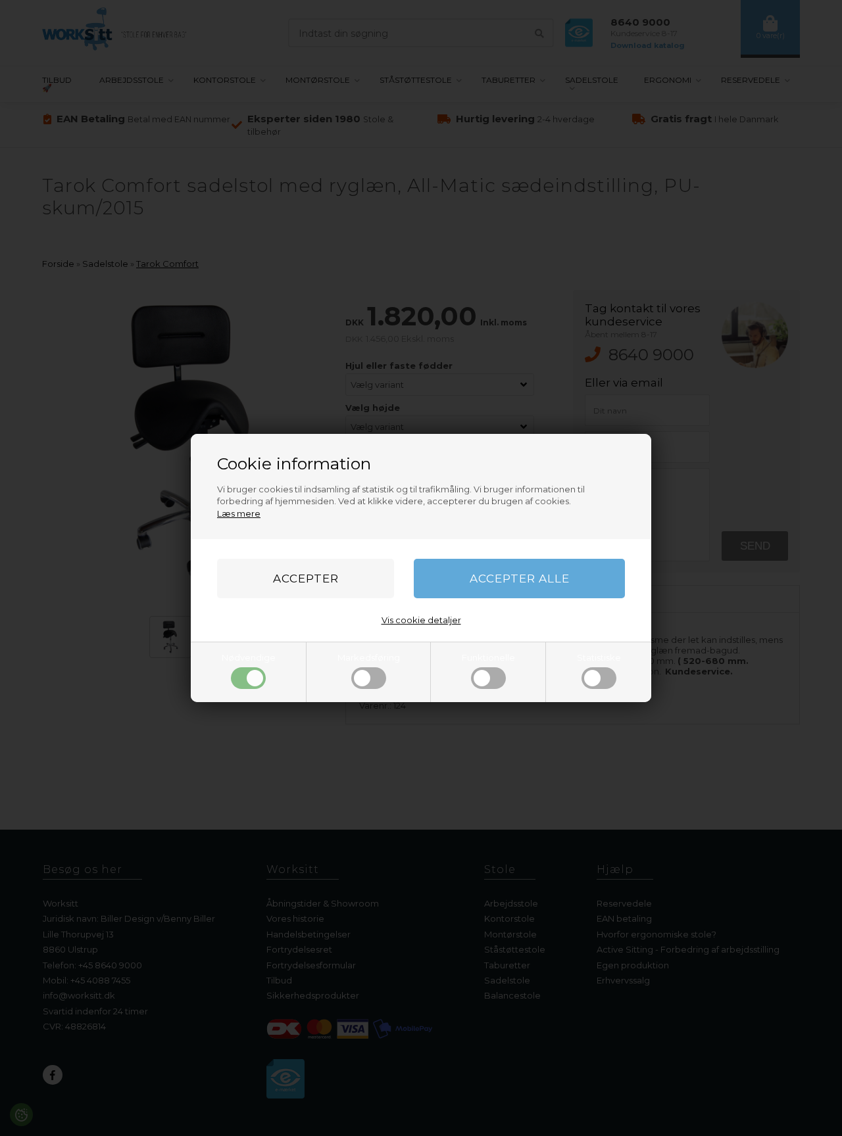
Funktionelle (488, 657)
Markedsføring (368, 657)
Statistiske (599, 657)
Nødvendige (249, 657)
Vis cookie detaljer (421, 620)
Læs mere (238, 513)
